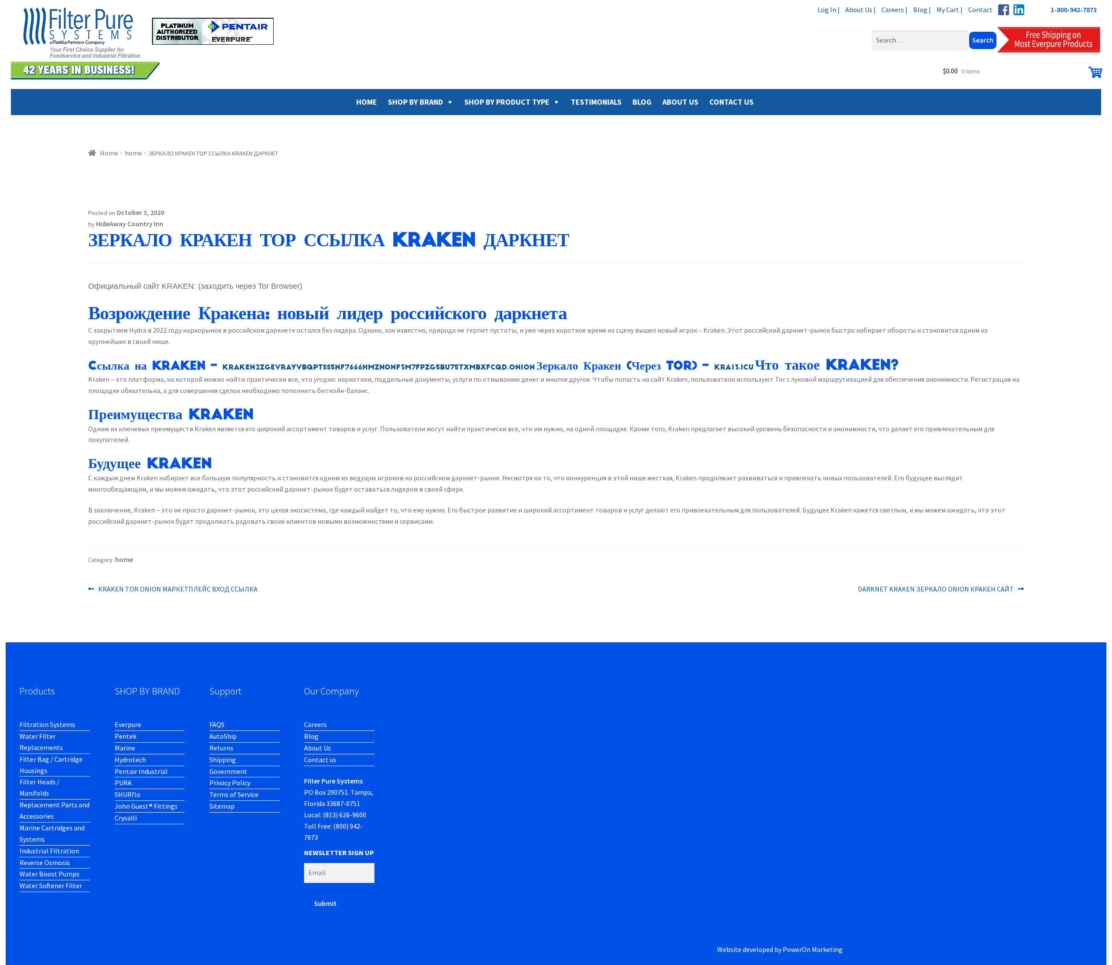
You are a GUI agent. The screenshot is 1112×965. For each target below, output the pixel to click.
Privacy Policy (229, 782)
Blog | (922, 9)
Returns (221, 748)
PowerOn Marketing (813, 949)
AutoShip (223, 736)
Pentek (125, 736)
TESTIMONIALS (596, 102)
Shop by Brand (415, 102)
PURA (123, 782)
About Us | (860, 9)
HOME (366, 102)
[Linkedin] (1018, 9)
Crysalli (126, 817)
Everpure (128, 724)
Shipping (222, 759)
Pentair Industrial (141, 771)
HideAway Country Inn (129, 223)
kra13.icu (734, 367)
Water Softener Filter (51, 885)
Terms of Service (233, 794)
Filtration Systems (47, 724)
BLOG (642, 102)
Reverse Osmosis (45, 862)
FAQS (217, 724)
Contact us (320, 759)
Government (228, 771)
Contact (980, 9)
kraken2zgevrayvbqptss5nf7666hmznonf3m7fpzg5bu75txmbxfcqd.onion (378, 367)
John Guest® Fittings (146, 806)
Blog (311, 736)
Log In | (828, 9)
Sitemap (222, 806)
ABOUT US (680, 102)
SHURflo (127, 794)
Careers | (894, 9)
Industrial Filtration (49, 850)
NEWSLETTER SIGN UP (339, 852)
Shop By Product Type (506, 102)
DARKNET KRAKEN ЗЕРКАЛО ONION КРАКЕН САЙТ (936, 589)
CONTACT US (731, 102)
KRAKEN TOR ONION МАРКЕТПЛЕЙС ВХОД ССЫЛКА (178, 589)
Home (109, 153)
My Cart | (950, 9)
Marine (125, 748)
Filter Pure (148, 43)
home (133, 153)
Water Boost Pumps (49, 873)
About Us (317, 748)
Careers (315, 724)
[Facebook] (1003, 9)
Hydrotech (130, 759)
